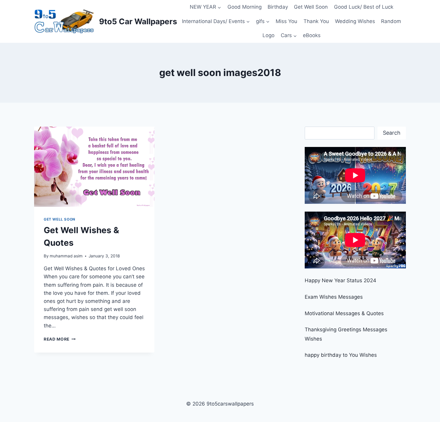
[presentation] (94, 167)
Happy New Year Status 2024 (340, 280)
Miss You (286, 21)
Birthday (278, 7)
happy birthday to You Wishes (341, 355)
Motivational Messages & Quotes (344, 313)
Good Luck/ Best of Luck (363, 7)
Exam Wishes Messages (334, 297)
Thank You (316, 21)
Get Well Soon (311, 7)
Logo (268, 35)
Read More (60, 339)
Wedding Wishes (355, 21)
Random (391, 21)
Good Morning (244, 7)
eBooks (312, 35)
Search (391, 133)
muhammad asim (66, 255)
